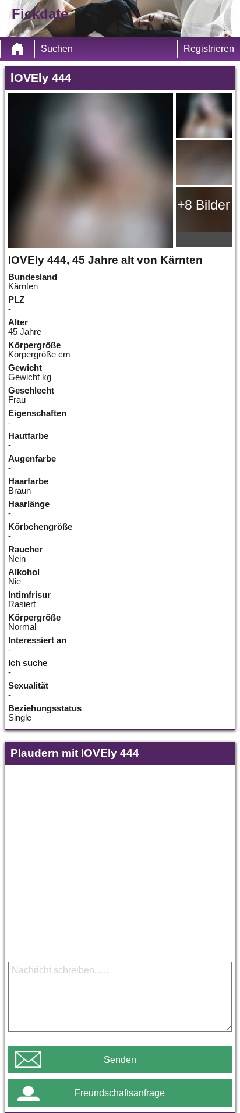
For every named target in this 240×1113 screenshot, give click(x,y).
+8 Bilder (203, 204)
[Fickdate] (17, 49)
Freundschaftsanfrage (120, 1093)
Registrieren (208, 49)
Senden (120, 1060)
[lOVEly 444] (90, 170)
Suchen (57, 49)
